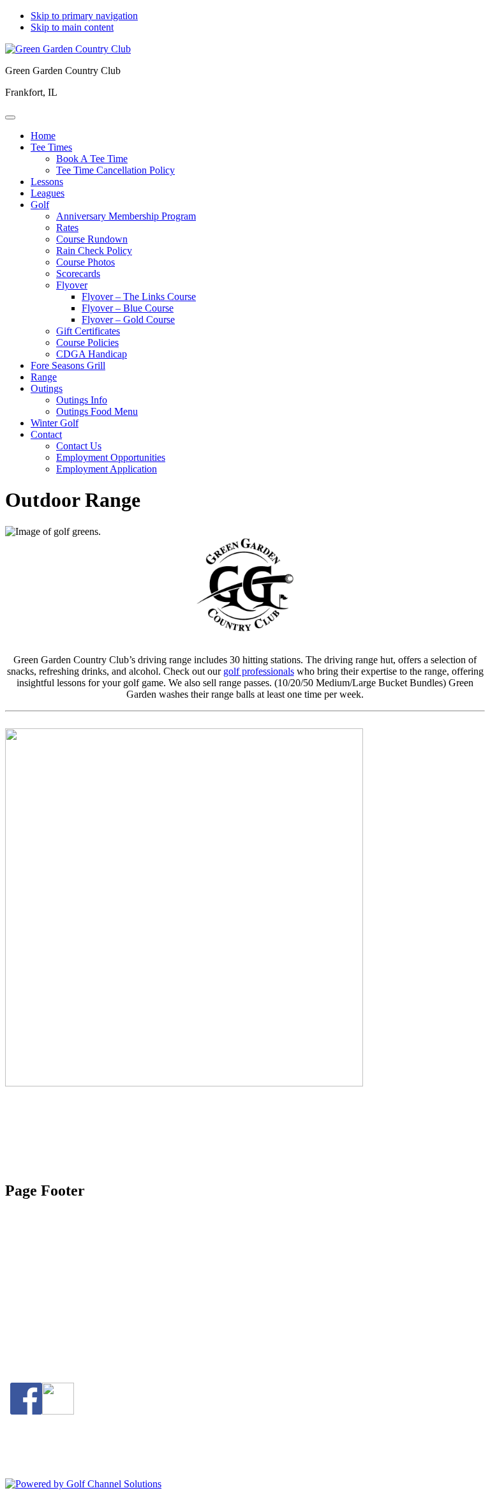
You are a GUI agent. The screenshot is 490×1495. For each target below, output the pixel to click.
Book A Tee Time (66, 1316)
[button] (51, 147)
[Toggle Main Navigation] (10, 117)
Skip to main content (72, 27)
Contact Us (53, 1327)
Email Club (54, 1338)
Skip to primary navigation (84, 15)
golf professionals (258, 671)
